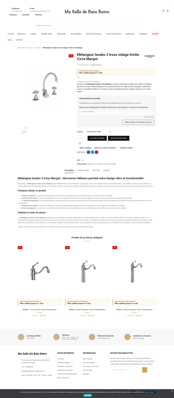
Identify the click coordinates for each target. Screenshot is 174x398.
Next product (154, 48)
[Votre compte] (159, 12)
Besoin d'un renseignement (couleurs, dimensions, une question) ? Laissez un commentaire (113, 107)
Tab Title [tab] (96, 170)
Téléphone (16, 8)
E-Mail (32, 8)
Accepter (87, 395)
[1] (144, 369)
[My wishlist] (162, 12)
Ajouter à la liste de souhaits (105, 148)
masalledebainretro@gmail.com (40, 11)
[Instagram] (121, 375)
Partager (88, 152)
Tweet (92, 152)
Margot (39, 312)
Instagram (13, 15)
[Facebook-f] (111, 375)
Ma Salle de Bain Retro (87, 12)
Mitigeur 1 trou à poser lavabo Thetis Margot (39, 310)
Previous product (148, 48)
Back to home (151, 48)
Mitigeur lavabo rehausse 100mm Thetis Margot (87, 310)
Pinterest (38, 15)
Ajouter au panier (97, 138)
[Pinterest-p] (116, 375)
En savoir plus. (149, 392)
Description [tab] (69, 170)
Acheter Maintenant (118, 138)
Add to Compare (85, 148)
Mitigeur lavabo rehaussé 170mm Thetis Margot (134, 310)
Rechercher (136, 25)
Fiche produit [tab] (83, 170)
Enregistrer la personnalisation (138, 122)
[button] (11, 282)
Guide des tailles (126, 148)
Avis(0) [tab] (106, 170)
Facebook (25, 15)
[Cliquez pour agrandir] (22, 117)
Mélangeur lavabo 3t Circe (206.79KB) (102, 164)
